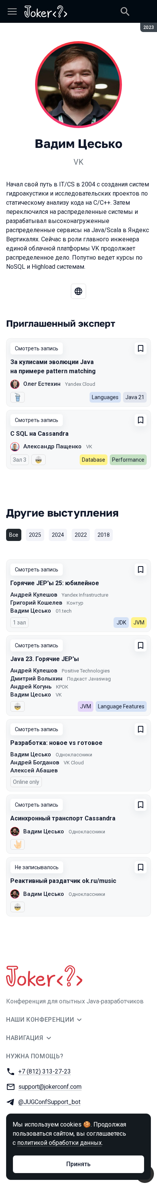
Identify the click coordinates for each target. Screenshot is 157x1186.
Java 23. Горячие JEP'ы (44, 659)
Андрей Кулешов (33, 595)
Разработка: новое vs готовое (56, 742)
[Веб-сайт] (78, 291)
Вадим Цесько (30, 611)
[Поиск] (125, 11)
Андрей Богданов (34, 762)
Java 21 (134, 397)
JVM (138, 622)
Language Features (121, 706)
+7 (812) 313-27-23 (44, 1071)
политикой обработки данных (59, 1142)
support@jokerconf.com (50, 1086)
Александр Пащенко (52, 446)
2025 (35, 535)
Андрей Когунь (30, 687)
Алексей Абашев (34, 770)
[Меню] (12, 11)
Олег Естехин (42, 384)
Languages (105, 397)
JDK (121, 622)
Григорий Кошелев (36, 603)
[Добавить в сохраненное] (141, 348)
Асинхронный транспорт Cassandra (62, 818)
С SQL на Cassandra (39, 433)
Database (93, 460)
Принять (78, 1164)
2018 (104, 535)
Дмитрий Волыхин (36, 679)
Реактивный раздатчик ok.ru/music (63, 880)
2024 (58, 535)
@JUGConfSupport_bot (49, 1102)
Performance (128, 460)
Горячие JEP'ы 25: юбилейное (54, 583)
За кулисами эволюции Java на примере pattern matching (53, 366)
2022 (81, 535)
